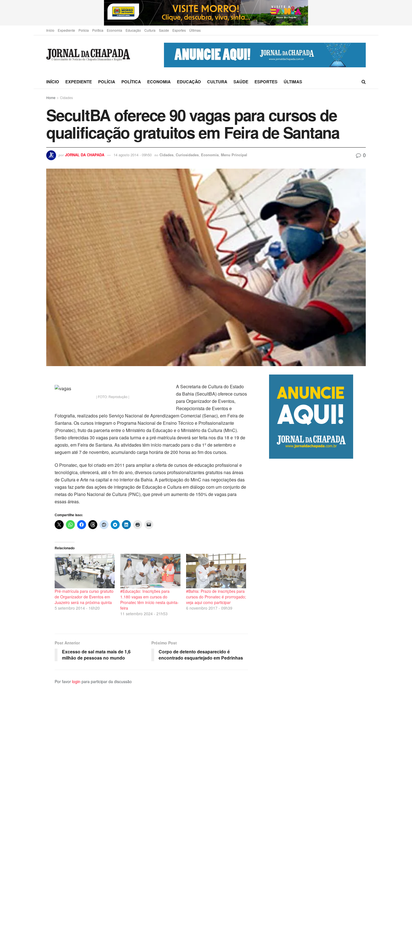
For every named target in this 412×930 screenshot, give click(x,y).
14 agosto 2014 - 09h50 (133, 154)
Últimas (195, 30)
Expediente (66, 30)
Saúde (164, 30)
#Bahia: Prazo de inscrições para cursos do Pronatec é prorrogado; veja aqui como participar (216, 596)
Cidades (66, 97)
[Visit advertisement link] (206, 13)
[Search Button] (364, 82)
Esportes (179, 30)
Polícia (83, 30)
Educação (133, 30)
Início (50, 30)
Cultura (150, 30)
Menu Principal (234, 154)
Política (97, 30)
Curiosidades (187, 154)
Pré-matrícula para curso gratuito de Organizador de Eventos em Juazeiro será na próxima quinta (84, 596)
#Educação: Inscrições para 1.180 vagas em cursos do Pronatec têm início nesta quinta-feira (149, 599)
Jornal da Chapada (84, 154)
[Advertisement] (317, 694)
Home (50, 97)
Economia (114, 30)
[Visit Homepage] (88, 55)
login (76, 681)
